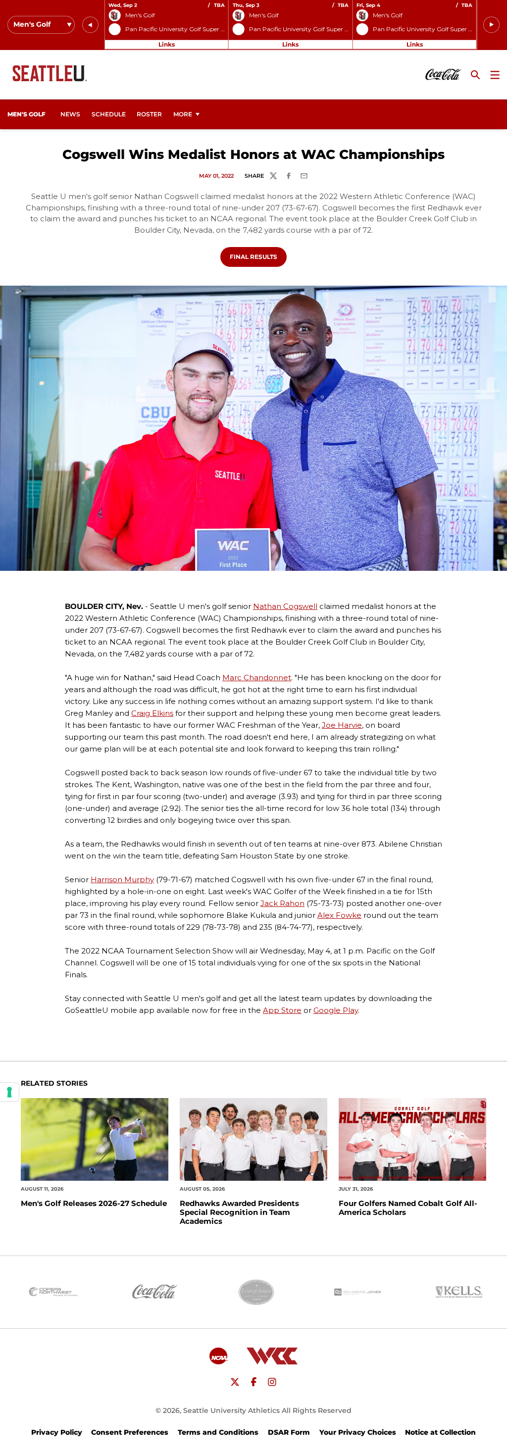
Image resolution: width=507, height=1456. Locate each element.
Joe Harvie (342, 725)
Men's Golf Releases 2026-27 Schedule (94, 1203)
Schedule (109, 114)
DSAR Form (289, 1432)
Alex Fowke (339, 915)
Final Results (258, 256)
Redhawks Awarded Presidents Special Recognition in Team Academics (239, 1212)
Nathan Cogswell (285, 606)
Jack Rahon (282, 903)
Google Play (335, 1010)
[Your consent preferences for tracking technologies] (9, 1092)
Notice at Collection (440, 1432)
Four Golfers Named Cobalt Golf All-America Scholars (408, 1208)
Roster (149, 114)
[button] (90, 25)
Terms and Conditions (218, 1432)
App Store (282, 1010)
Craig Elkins (152, 713)
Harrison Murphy (122, 879)
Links (166, 44)
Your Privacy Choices (357, 1432)
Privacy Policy (56, 1432)
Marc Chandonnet (256, 677)
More (182, 114)
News (70, 114)
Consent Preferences (129, 1432)
